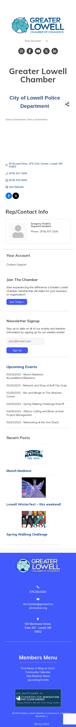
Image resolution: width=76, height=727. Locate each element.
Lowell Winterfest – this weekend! (33, 504)
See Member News (38, 675)
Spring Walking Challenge (26, 534)
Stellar (45, 724)
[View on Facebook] (9, 198)
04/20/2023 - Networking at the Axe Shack (32, 422)
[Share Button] (67, 104)
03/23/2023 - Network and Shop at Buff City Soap (36, 385)
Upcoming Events (21, 366)
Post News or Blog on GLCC (38, 668)
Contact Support (16, 264)
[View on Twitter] (16, 198)
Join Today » (16, 301)
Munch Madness (18, 471)
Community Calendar (38, 672)
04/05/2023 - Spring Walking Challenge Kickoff (35, 403)
